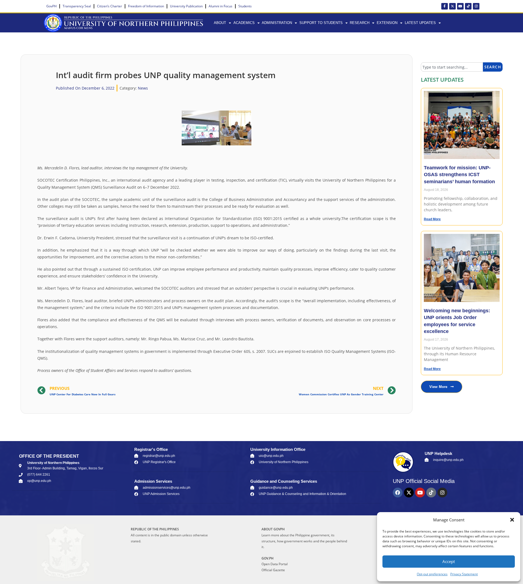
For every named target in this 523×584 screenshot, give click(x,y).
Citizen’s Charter (109, 6)
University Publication (186, 6)
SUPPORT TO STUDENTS (321, 23)
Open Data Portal (275, 564)
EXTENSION (387, 23)
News (143, 88)
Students (245, 6)
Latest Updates (420, 23)
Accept (448, 561)
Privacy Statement (464, 574)
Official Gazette (273, 570)
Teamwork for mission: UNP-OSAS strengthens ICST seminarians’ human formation (459, 174)
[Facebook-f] (444, 6)
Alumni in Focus (220, 6)
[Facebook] (398, 492)
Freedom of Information (146, 6)
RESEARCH (359, 23)
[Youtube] (460, 6)
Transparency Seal (77, 6)
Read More (432, 219)
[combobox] (452, 67)
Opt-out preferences (432, 574)
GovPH (51, 6)
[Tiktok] (468, 6)
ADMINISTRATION (277, 23)
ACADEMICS (244, 23)
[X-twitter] (452, 6)
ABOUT (220, 23)
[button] (512, 519)
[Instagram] (476, 6)
